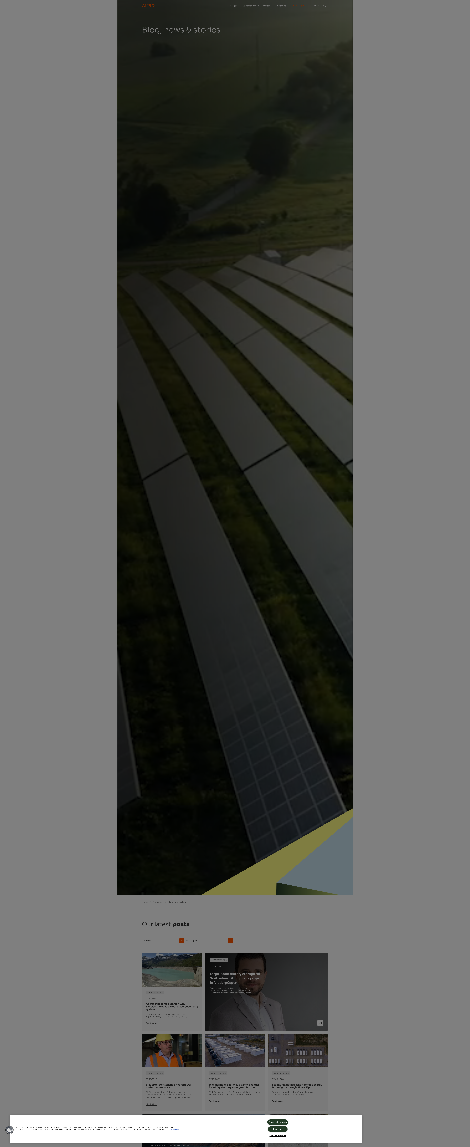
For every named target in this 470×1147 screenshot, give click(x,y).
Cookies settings (278, 1136)
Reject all (277, 1129)
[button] (9, 1130)
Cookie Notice (173, 1130)
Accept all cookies (278, 1122)
